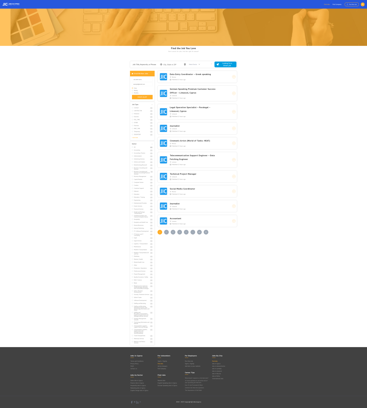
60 (199, 232)
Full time (136, 116)
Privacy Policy (134, 364)
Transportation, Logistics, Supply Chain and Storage (141, 326)
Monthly (136, 93)
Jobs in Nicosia (216, 373)
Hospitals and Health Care (141, 222)
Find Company (336, 4)
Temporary (137, 131)
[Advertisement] (183, 31)
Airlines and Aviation (139, 162)
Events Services (138, 206)
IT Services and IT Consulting (138, 235)
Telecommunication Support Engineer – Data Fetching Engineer (192, 157)
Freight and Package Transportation (139, 212)
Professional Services (139, 271)
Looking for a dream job (227, 64)
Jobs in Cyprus (216, 364)
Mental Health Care (139, 262)
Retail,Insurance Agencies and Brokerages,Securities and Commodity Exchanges (141, 287)
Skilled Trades (138, 297)
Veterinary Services (139, 338)
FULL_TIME (137, 119)
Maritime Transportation (140, 249)
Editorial (136, 191)
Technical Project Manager (183, 174)
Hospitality (137, 219)
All (135, 147)
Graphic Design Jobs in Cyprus (139, 390)
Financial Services (138, 209)
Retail (135, 283)
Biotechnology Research (140, 165)
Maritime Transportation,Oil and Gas (141, 253)
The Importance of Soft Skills (193, 390)
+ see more (135, 137)
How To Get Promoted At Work (194, 385)
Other (135, 265)
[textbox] (193, 64)
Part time (136, 125)
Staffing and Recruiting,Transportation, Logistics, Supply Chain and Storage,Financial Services (141, 314)
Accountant (175, 218)
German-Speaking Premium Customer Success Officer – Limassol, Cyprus (193, 91)
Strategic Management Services (140, 319)
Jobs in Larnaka (216, 369)
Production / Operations (140, 268)
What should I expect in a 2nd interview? (196, 378)
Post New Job (353, 4)
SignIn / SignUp (162, 361)
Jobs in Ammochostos (218, 366)
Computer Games (138, 182)
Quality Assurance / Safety (141, 277)
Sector (134, 144)
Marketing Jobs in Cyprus (137, 388)
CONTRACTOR (138, 110)
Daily (135, 88)
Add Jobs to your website (192, 366)
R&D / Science (138, 280)
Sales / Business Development (138, 291)
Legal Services (138, 240)
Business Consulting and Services (140, 168)
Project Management (139, 274)
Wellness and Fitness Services (139, 342)
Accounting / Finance (139, 153)
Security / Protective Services (141, 294)
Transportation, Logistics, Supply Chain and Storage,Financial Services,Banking (140, 331)
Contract (136, 107)
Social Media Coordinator (182, 188)
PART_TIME (137, 128)
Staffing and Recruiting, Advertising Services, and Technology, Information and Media (141, 308)
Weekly (136, 90)
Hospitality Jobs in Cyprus (138, 385)
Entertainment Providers (140, 203)
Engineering (137, 200)
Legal (135, 237)
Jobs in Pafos (216, 376)
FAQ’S (132, 366)
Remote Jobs (161, 380)
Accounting (137, 150)
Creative (136, 185)
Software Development (140, 300)
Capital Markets (138, 179)
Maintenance (137, 246)
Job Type (135, 104)
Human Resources (139, 225)
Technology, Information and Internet (141, 323)
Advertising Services (139, 159)
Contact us (133, 369)
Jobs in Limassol (217, 371)
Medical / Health (138, 259)
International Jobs (217, 378)
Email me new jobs (141, 73)
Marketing (136, 256)
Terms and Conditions (137, 361)
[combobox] (194, 64)
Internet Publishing (139, 228)
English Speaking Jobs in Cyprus (167, 383)
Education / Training (139, 197)
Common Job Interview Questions (194, 388)
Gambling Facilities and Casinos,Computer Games (141, 216)
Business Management (140, 176)
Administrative (138, 156)
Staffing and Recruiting (140, 303)
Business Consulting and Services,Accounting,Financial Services (142, 173)
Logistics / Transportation (141, 243)
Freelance (136, 113)
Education (136, 194)
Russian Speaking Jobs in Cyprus (167, 385)
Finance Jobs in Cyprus (137, 383)
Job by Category (162, 366)
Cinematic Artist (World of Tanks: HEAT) (190, 140)
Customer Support (139, 188)
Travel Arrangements (139, 335)
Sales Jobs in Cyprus (136, 380)
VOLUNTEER (137, 134)
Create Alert (142, 97)
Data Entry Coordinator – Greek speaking (190, 74)
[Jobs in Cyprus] (11, 4)
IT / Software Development (141, 231)
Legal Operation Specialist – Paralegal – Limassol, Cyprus (190, 109)
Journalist (175, 125)
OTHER (136, 122)
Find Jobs (327, 4)
